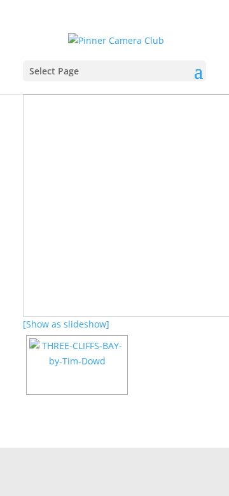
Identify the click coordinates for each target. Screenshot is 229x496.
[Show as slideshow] (66, 324)
